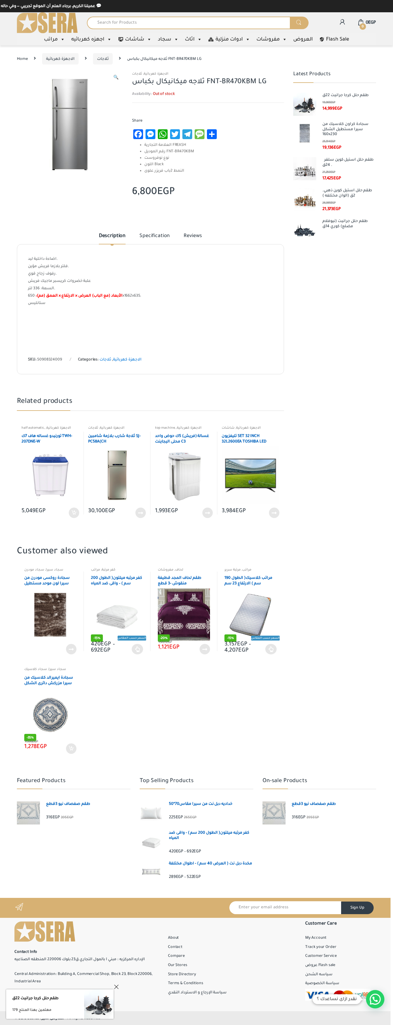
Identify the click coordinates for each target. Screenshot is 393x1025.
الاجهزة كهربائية (60, 59)
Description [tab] (112, 236)
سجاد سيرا (54, 569)
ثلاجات (103, 59)
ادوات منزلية (229, 39)
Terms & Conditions (185, 983)
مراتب (51, 39)
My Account (316, 937)
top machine (165, 428)
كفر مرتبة (108, 569)
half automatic (32, 428)
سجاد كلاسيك (35, 669)
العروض (303, 39)
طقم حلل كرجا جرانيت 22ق (35, 998)
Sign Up (357, 907)
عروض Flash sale (320, 965)
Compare (176, 955)
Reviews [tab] (193, 236)
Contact (175, 947)
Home (22, 59)
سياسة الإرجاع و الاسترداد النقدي (197, 992)
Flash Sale (337, 39)
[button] (115, 78)
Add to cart (73, 513)
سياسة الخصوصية (322, 983)
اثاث (190, 39)
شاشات (134, 39)
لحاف (179, 569)
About (173, 937)
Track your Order (321, 947)
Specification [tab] (154, 236)
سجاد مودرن (34, 569)
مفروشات (268, 39)
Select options (137, 649)
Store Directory (182, 974)
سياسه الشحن (319, 974)
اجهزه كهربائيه (87, 39)
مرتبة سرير (232, 569)
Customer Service (321, 955)
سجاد (164, 39)
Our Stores (177, 965)
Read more (140, 513)
